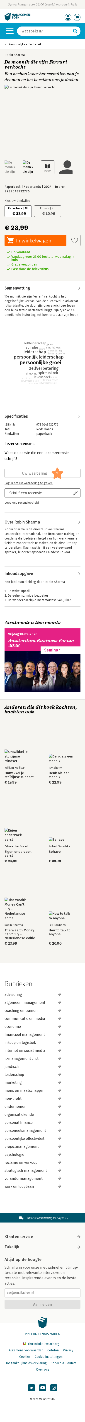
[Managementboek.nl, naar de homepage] (18, 19)
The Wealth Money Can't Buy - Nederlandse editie (20, 934)
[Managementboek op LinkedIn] (31, 1387)
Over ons (42, 1369)
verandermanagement (24, 1178)
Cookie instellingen (49, 1357)
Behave (55, 852)
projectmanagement (22, 1146)
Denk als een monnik (59, 775)
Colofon (53, 1350)
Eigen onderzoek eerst (18, 854)
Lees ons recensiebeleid (22, 503)
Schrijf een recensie (25, 493)
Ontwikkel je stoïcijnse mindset (19, 775)
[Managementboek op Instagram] (53, 1387)
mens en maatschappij (24, 1090)
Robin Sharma (15, 55)
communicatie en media (25, 1018)
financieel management (25, 1034)
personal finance (19, 1122)
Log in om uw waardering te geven (29, 483)
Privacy (68, 1350)
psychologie (14, 1154)
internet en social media (25, 1050)
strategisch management (26, 1170)
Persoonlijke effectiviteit (24, 44)
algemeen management (25, 1002)
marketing (13, 1082)
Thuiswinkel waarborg (43, 1344)
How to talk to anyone (59, 932)
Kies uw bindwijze (17, 201)
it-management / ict (22, 1058)
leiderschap (14, 1074)
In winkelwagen (33, 240)
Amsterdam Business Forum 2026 (41, 643)
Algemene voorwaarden (26, 1350)
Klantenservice (19, 1236)
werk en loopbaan (19, 1186)
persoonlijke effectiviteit (24, 1138)
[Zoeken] (75, 31)
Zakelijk (12, 1246)
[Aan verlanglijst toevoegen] (74, 240)
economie (13, 1026)
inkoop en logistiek (20, 1042)
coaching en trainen (21, 1010)
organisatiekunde (19, 1114)
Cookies (25, 1357)
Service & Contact (63, 1363)
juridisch (12, 1066)
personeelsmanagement (25, 1130)
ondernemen (16, 1106)
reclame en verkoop (21, 1162)
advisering (13, 994)
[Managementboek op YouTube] (42, 1387)
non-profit (13, 1098)
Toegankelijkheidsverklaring (26, 1363)
